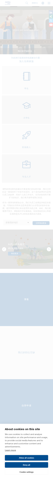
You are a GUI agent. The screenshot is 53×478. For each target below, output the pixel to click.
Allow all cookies (26, 458)
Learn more (10, 450)
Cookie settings (27, 472)
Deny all (26, 465)
